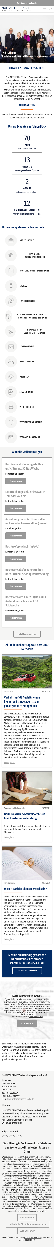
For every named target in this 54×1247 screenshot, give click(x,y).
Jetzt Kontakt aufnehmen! (27, 970)
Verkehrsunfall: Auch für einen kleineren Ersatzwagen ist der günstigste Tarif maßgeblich (22, 702)
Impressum (30, 1240)
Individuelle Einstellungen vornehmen (28, 1224)
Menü (50, 9)
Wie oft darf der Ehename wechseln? (25, 888)
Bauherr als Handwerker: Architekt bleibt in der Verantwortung (24, 816)
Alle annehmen (27, 1231)
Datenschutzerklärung (36, 1017)
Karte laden (27, 1024)
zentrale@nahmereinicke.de (21, 1099)
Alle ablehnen (27, 1217)
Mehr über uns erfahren (27, 634)
